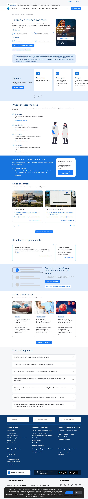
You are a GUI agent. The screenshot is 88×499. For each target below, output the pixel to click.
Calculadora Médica (63, 436)
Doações (69, 1)
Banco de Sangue (37, 438)
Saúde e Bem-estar (24, 8)
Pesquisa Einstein (11, 464)
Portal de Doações (11, 442)
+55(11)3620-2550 (67, 217)
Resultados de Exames (38, 445)
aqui (18, 252)
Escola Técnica (11, 454)
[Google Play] (62, 472)
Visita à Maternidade (37, 442)
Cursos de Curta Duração (13, 461)
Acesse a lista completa (21, 120)
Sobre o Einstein (11, 430)
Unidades (33, 8)
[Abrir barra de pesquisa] (67, 8)
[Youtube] (72, 485)
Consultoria (61, 454)
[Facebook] (80, 485)
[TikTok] (68, 485)
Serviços (14, 8)
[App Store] (73, 472)
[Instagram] (61, 485)
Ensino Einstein (11, 452)
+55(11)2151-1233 (20, 217)
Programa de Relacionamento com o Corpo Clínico (69, 431)
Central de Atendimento (52, 8)
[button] (58, 42)
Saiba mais (18, 175)
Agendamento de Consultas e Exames (42, 430)
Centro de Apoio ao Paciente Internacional (43, 435)
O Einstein (41, 8)
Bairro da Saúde (36, 440)
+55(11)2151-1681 (35, 217)
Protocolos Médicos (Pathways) (66, 434)
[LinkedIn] (65, 485)
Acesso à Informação (12, 435)
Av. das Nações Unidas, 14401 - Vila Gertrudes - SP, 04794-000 (61, 213)
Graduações (10, 456)
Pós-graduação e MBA (13, 459)
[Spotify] (76, 485)
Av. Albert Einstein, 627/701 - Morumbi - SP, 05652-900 (28, 213)
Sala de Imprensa (11, 433)
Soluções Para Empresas (64, 452)
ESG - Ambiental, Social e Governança (17, 438)
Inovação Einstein (37, 452)
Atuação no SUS (11, 440)
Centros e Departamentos (39, 433)
